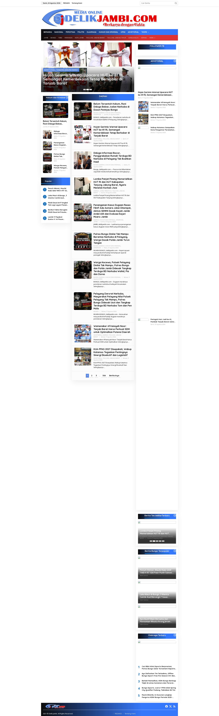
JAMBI (102, 191)
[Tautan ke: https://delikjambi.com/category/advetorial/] (174, 60)
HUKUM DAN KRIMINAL (70, 70)
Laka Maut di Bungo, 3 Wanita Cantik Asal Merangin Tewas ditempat (57, 196)
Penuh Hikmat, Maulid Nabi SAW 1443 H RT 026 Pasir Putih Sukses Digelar (58, 189)
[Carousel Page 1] (84, 89)
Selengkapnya (122, 120)
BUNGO (47, 70)
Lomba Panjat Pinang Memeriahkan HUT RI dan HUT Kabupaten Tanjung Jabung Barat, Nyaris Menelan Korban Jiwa (113, 183)
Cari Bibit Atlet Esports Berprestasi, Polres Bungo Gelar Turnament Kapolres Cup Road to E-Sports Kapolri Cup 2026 (159, 667)
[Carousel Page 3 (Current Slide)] (90, 89)
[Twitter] (170, 706)
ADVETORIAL (98, 139)
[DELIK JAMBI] (99, 17)
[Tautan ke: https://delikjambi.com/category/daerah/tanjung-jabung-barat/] (174, 515)
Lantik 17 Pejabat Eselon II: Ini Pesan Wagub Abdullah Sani (57, 218)
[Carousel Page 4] (160, 541)
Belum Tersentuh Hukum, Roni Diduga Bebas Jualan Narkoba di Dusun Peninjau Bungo (55, 122)
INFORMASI (97, 114)
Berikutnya (114, 375)
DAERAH (55, 70)
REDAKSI (118, 714)
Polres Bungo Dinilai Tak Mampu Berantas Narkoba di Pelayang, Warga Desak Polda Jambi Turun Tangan (59, 155)
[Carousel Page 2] (87, 89)
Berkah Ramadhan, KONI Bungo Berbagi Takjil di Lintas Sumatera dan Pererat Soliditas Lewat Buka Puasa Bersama (159, 682)
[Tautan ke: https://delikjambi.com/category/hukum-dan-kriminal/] (67, 97)
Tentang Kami (130, 714)
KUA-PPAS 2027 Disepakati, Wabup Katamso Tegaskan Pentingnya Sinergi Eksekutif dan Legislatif (113, 352)
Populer (48, 181)
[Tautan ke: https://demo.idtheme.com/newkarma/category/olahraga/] (174, 635)
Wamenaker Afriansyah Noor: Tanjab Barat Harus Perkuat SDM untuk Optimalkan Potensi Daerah (112, 329)
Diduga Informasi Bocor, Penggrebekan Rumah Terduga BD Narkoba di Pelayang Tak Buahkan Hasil (86, 79)
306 (104, 375)
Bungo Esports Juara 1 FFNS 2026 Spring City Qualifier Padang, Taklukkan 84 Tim (159, 689)
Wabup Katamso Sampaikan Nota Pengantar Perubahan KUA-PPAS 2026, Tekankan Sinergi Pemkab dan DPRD (163, 128)
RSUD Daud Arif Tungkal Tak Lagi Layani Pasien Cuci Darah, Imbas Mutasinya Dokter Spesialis (58, 204)
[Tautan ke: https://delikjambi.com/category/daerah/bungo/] (174, 550)
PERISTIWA (108, 191)
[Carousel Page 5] (163, 541)
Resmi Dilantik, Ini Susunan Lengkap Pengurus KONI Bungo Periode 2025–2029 (157, 696)
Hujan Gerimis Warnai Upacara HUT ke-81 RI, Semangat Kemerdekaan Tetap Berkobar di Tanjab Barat (112, 131)
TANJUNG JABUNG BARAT (111, 139)
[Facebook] (166, 706)
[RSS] (174, 706)
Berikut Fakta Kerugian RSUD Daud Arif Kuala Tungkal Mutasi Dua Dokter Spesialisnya (57, 211)
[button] (176, 3)
